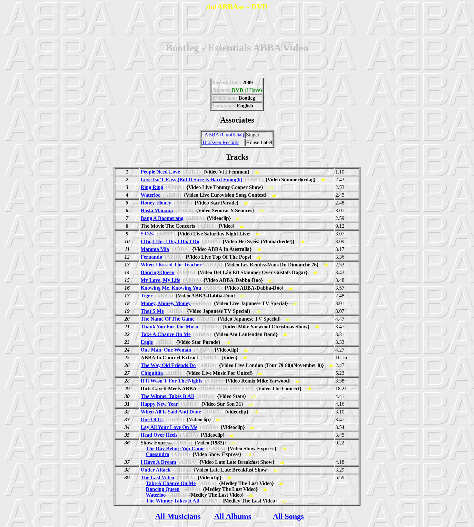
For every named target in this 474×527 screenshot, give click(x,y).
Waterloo (151, 195)
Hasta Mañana (157, 210)
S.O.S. (147, 233)
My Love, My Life (160, 280)
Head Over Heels (159, 435)
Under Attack (156, 469)
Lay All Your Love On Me (169, 427)
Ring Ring (152, 187)
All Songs (288, 516)
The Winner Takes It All (167, 396)
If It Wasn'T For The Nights (171, 380)
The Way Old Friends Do (168, 365)
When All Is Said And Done (171, 411)
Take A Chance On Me (166, 334)
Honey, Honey (156, 202)
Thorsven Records (220, 142)
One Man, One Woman (166, 350)
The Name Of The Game (167, 319)
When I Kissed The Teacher (171, 264)
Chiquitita (152, 373)
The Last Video (157, 477)
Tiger (147, 295)
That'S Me (152, 311)
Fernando (151, 257)
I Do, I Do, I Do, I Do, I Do (170, 241)
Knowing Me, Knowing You (171, 288)
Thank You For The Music (170, 326)
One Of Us (152, 419)
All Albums (232, 516)
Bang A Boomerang (162, 218)
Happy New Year (159, 404)
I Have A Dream (158, 462)
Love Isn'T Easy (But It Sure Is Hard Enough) (191, 179)
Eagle (147, 342)
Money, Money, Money (166, 303)
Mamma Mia (155, 249)
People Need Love (160, 171)
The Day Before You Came (175, 448)
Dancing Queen (157, 272)
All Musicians (178, 516)
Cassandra (157, 454)
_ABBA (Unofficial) (223, 134)
